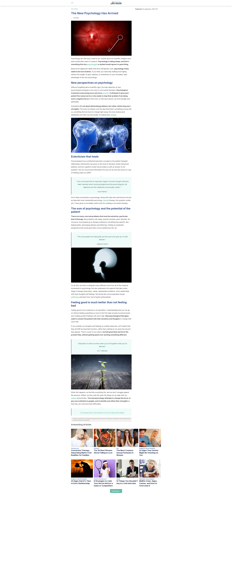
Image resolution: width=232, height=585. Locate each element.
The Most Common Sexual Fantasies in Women (124, 452)
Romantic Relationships (147, 448)
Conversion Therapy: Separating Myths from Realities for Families (81, 452)
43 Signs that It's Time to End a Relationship (81, 482)
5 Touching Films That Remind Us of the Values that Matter (102, 413)
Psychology (74, 9)
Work (118, 479)
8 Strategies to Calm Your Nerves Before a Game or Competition (103, 483)
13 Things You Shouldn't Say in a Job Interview (127, 482)
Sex (117, 448)
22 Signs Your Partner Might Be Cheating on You (148, 452)
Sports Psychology (100, 479)
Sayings (96, 448)
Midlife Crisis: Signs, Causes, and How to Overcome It (148, 483)
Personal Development (147, 479)
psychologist (92, 64)
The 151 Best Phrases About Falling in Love (103, 451)
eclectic (105, 93)
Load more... (116, 491)
